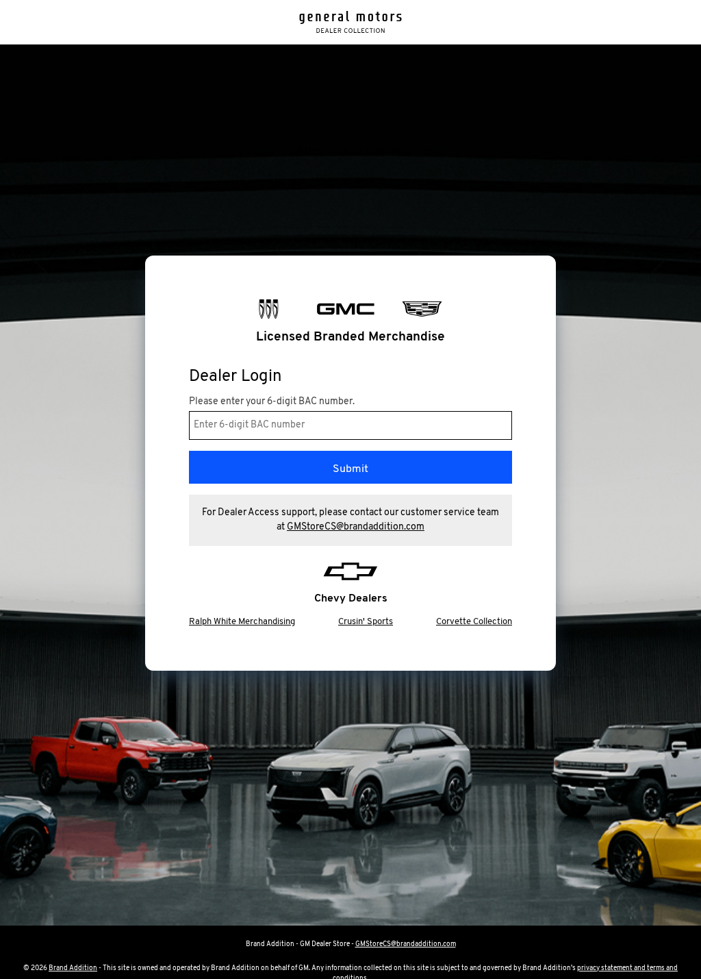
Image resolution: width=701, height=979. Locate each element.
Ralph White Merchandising (242, 621)
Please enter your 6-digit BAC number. (272, 402)
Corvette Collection (474, 621)
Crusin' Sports (365, 621)
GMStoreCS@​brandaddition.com (355, 527)
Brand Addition (73, 968)
